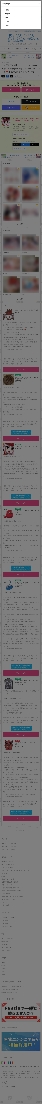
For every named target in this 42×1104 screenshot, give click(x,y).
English (7, 13)
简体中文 (8, 17)
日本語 (7, 10)
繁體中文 (8, 21)
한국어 (7, 25)
